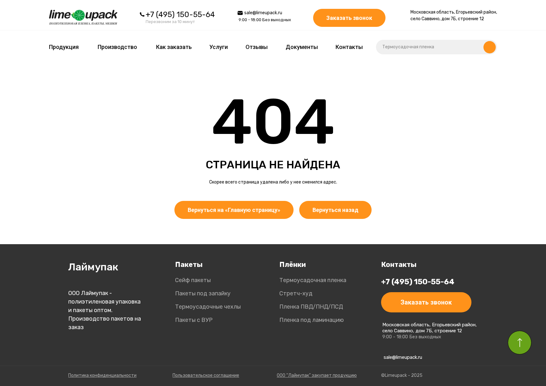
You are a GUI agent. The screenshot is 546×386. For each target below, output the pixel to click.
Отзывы (257, 47)
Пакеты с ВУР (194, 320)
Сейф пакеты (193, 280)
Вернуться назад (335, 210)
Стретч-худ (295, 293)
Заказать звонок (349, 18)
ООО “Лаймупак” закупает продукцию (317, 375)
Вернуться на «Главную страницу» (234, 210)
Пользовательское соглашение (206, 375)
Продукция (64, 47)
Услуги (218, 47)
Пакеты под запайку (203, 293)
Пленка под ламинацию (311, 320)
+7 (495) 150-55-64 (180, 14)
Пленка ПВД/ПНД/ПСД (311, 306)
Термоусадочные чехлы (208, 306)
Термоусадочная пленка (312, 280)
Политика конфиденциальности (102, 375)
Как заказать (174, 47)
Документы (302, 47)
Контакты (349, 47)
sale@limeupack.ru (263, 12)
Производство (117, 47)
